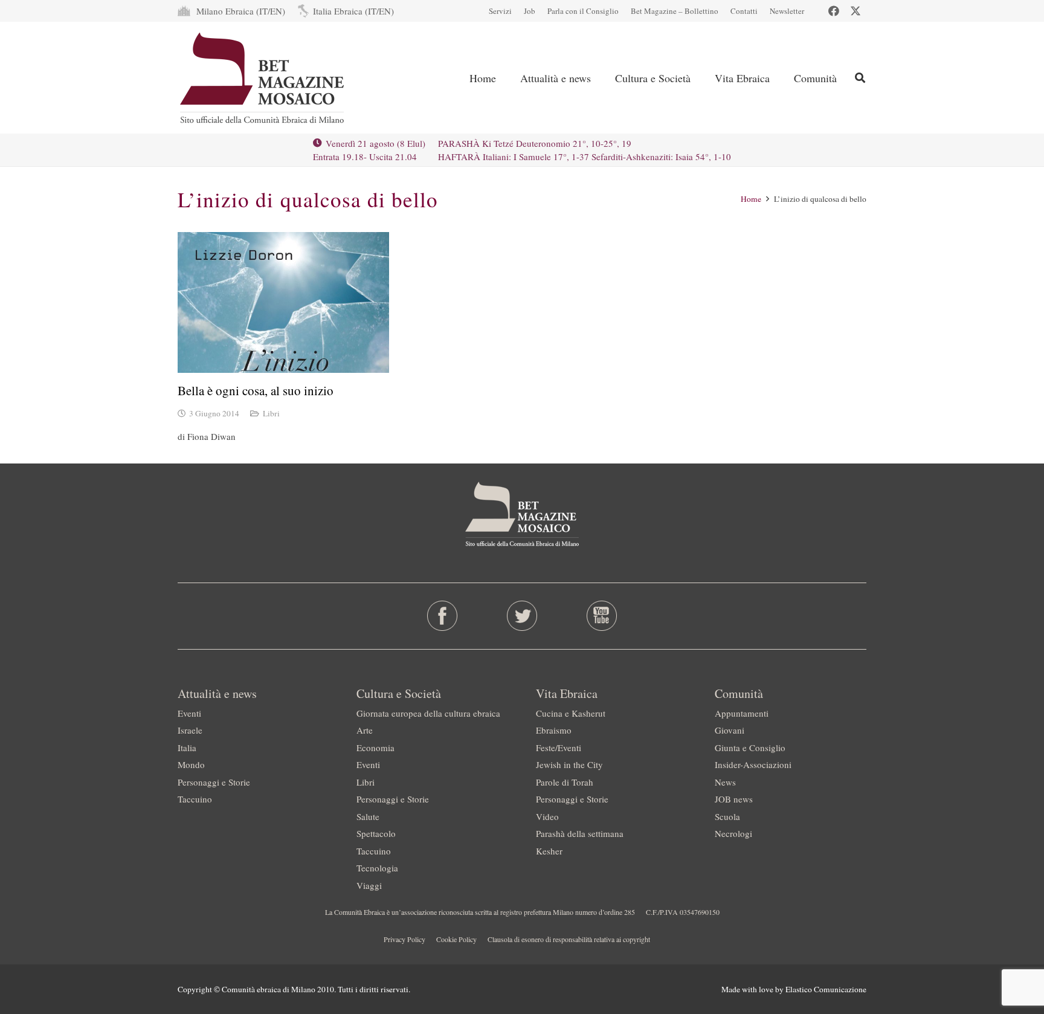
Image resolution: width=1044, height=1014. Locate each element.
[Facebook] (834, 11)
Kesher (549, 851)
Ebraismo (554, 730)
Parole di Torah (564, 782)
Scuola (727, 816)
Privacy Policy (404, 939)
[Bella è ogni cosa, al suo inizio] (283, 302)
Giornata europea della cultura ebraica (428, 713)
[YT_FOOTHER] (601, 616)
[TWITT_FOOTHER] (522, 616)
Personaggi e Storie (214, 782)
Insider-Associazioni (753, 764)
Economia (375, 747)
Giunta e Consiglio (750, 747)
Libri (271, 413)
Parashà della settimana (580, 833)
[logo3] (263, 78)
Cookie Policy (456, 939)
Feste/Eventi (558, 747)
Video (547, 816)
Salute (367, 816)
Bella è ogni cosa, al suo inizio (256, 390)
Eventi (189, 713)
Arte (364, 730)
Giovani (729, 730)
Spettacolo (376, 833)
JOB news (734, 799)
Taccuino (195, 799)
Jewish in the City (569, 764)
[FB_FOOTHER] (442, 616)
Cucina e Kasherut (570, 713)
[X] (855, 11)
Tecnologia (377, 868)
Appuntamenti (741, 713)
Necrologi (733, 833)
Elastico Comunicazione (825, 989)
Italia (187, 747)
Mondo (191, 764)
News (725, 782)
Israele (190, 730)
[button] (600, 78)
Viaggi (369, 885)
